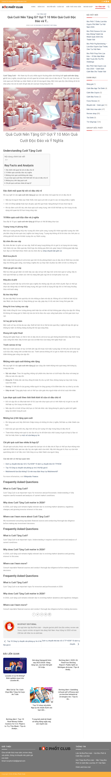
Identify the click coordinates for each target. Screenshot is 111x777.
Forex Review (92, 101)
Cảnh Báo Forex (93, 97)
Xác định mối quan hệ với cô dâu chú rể (20, 170)
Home (33, 6)
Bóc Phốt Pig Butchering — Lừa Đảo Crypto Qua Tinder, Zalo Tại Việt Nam (97, 46)
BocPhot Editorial (50, 25)
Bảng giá (41, 6)
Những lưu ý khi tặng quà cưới (16, 180)
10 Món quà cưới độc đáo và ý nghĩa (19, 173)
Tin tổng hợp (100, 6)
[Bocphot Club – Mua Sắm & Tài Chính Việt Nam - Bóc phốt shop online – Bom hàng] (12, 7)
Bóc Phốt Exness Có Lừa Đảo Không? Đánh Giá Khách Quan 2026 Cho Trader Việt (96, 35)
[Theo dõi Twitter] (104, 1)
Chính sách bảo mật (83, 767)
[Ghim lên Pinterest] (45, 614)
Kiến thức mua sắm (73, 6)
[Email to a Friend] (41, 614)
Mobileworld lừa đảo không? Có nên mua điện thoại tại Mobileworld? (32, 471)
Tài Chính (90, 118)
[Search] (108, 7)
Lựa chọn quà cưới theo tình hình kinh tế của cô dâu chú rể (27, 178)
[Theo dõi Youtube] (108, 1)
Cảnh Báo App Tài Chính (96, 88)
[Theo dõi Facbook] (102, 1)
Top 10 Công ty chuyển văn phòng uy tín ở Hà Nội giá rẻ (26, 468)
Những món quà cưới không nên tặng (19, 175)
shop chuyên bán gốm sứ (52, 251)
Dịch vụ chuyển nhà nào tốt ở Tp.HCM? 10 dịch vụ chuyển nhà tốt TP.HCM (33, 464)
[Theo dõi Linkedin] (106, 1)
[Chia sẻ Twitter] (38, 614)
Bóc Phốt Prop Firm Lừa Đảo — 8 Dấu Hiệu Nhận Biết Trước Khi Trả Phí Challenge (96, 57)
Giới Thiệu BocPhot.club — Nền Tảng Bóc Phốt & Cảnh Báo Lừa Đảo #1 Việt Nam (91, 761)
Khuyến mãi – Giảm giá (55, 6)
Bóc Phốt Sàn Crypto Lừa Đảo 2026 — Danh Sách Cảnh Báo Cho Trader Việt (96, 69)
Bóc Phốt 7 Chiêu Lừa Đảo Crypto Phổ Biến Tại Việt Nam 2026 (97, 24)
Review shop (88, 6)
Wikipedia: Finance (31, 476)
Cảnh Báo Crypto (93, 93)
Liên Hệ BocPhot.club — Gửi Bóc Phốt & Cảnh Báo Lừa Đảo (91, 754)
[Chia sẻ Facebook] (34, 614)
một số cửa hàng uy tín (30, 435)
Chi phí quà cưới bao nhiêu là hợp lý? (18, 183)
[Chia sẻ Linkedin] (49, 614)
